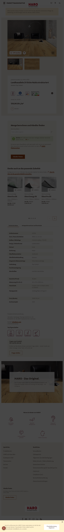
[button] (15, 108)
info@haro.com (16, 322)
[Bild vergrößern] (53, 52)
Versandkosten (37, 451)
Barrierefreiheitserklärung (40, 478)
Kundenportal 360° (8, 458)
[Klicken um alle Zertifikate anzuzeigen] (52, 93)
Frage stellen (16, 353)
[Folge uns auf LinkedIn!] (36, 519)
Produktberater (7, 451)
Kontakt (5, 468)
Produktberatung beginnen (52, 527)
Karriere (5, 464)
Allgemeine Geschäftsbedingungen (42, 458)
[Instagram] (32, 519)
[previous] (50, 218)
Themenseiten (7, 461)
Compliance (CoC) (38, 474)
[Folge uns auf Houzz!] (40, 519)
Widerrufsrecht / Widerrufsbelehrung (43, 461)
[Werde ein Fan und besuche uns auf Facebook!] (21, 519)
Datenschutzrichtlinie (39, 464)
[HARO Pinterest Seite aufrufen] (28, 519)
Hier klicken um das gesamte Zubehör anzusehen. (31, 173)
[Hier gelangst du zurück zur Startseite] (32, 508)
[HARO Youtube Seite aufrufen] (25, 519)
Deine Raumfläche (15, 129)
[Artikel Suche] (59, 3)
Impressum (36, 471)
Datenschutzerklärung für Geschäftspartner (45, 468)
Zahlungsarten (37, 454)
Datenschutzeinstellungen (40, 481)
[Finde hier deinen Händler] (55, 3)
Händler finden (18, 157)
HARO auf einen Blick (9, 454)
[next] (54, 218)
